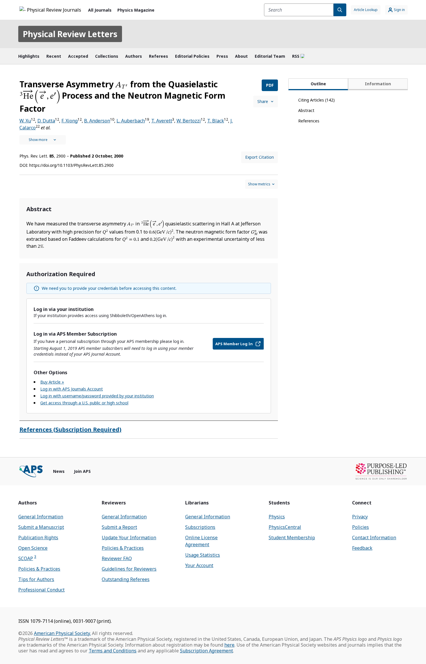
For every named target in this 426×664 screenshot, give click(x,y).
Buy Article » (52, 382)
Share (262, 101)
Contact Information (374, 537)
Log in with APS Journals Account (71, 389)
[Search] (340, 9)
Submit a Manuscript (41, 527)
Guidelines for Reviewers (129, 569)
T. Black (215, 120)
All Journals (100, 10)
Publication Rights (38, 537)
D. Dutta (46, 120)
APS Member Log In (234, 343)
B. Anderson (97, 120)
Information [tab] (378, 83)
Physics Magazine (135, 10)
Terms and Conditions (112, 650)
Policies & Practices (39, 569)
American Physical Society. (62, 633)
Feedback (362, 548)
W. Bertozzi (188, 120)
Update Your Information (129, 537)
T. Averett (161, 120)
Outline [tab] (318, 83)
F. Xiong (69, 120)
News (59, 471)
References (308, 121)
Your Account (199, 565)
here (229, 645)
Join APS (82, 471)
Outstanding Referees (126, 579)
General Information (40, 516)
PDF (270, 85)
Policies (360, 527)
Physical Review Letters (70, 33)
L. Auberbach (130, 120)
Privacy (360, 516)
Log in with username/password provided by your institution (97, 396)
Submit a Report (119, 527)
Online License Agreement (201, 541)
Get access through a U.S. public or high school (84, 403)
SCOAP (27, 558)
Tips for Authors (36, 579)
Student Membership (292, 537)
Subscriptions (200, 527)
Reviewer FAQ (117, 558)
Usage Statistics (202, 555)
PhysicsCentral (285, 527)
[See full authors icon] (42, 139)
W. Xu (25, 120)
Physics (277, 516)
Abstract (306, 110)
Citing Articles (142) (316, 100)
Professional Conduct (41, 590)
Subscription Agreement (206, 650)
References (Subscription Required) (70, 429)
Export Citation (259, 157)
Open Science (33, 548)
